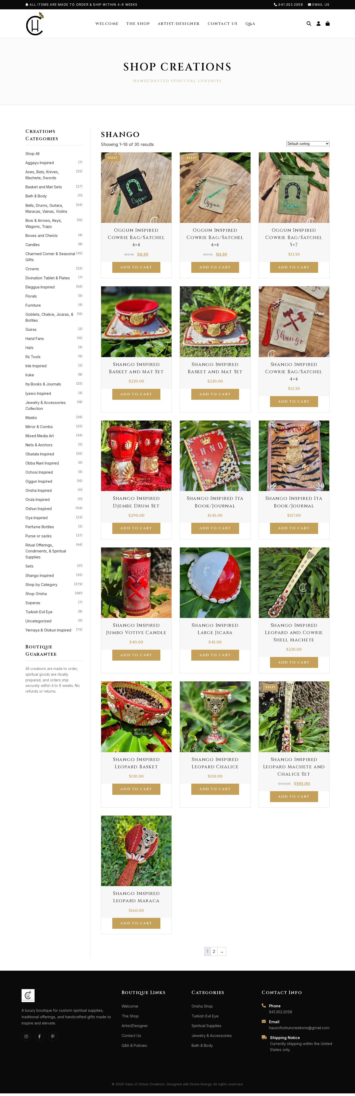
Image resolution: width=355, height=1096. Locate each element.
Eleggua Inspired (53, 287)
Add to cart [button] (136, 267)
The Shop (138, 23)
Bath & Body (53, 196)
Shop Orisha (53, 593)
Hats (53, 347)
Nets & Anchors (53, 444)
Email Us (320, 5)
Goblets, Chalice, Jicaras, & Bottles (53, 317)
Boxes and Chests (53, 235)
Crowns (53, 268)
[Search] (309, 23)
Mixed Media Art (53, 435)
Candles (53, 244)
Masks (53, 417)
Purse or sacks (53, 535)
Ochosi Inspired (53, 472)
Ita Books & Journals (53, 384)
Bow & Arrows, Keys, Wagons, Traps (53, 223)
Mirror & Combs (53, 426)
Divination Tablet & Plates (53, 277)
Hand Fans (53, 338)
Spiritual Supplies (206, 1025)
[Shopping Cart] (328, 23)
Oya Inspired (53, 517)
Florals (53, 296)
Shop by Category (53, 584)
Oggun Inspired (53, 481)
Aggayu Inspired (53, 162)
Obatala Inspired (53, 454)
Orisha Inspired (53, 490)
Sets (53, 566)
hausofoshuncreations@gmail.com (299, 1028)
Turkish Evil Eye (53, 611)
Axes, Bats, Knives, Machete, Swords (53, 174)
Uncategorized (53, 620)
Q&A (250, 23)
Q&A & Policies (134, 1045)
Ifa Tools (53, 356)
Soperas (53, 602)
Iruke (53, 374)
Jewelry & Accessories (212, 1035)
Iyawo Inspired (53, 393)
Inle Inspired (53, 365)
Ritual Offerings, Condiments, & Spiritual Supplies (53, 551)
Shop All (32, 153)
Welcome (107, 23)
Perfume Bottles (53, 526)
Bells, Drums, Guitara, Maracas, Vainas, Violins (53, 208)
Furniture (53, 305)
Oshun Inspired (53, 508)
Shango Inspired (53, 575)
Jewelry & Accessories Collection (53, 405)
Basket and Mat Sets (53, 186)
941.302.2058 (290, 5)
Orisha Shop (202, 1006)
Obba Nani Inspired (53, 463)
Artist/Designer (179, 23)
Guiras (53, 329)
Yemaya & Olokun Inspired (53, 630)
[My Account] (318, 23)
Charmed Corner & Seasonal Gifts (53, 256)
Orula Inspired (53, 499)
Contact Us (223, 23)
